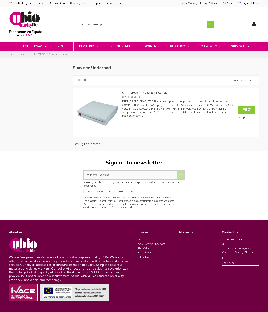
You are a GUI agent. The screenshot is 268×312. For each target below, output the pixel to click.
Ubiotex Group (58, 3)
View (247, 109)
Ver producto (246, 117)
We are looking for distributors (27, 3)
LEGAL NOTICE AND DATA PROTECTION (151, 246)
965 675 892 (229, 262)
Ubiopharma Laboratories (106, 3)
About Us (142, 239)
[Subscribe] (180, 175)
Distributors (143, 257)
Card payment (79, 3)
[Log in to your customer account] (254, 24)
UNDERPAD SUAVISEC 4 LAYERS (144, 93)
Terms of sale (144, 252)
